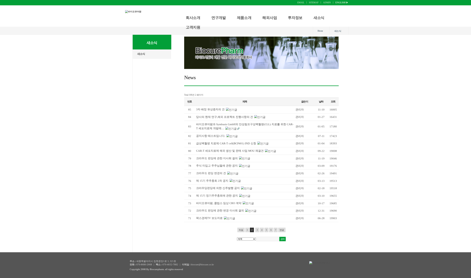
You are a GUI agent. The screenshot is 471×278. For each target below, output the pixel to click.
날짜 (321, 101)
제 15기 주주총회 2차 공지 (212, 180)
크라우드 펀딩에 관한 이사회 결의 (217, 158)
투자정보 (295, 18)
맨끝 (282, 230)
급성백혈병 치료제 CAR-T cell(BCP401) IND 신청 (226, 143)
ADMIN (327, 2)
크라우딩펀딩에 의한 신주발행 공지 (218, 188)
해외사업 (269, 18)
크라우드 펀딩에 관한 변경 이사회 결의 (220, 210)
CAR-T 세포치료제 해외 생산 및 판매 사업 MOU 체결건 (230, 150)
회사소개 (193, 18)
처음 (241, 230)
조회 (333, 101)
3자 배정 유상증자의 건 (210, 109)
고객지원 (193, 27)
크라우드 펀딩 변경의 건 (211, 173)
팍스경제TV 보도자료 (209, 218)
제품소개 (244, 18)
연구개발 (218, 18)
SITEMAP (313, 2)
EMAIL (300, 2)
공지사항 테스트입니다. (211, 135)
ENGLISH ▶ (341, 2)
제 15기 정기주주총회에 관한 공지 (217, 195)
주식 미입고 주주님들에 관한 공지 (217, 165)
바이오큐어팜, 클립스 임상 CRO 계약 (219, 203)
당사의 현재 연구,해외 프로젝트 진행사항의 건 (225, 116)
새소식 (319, 18)
